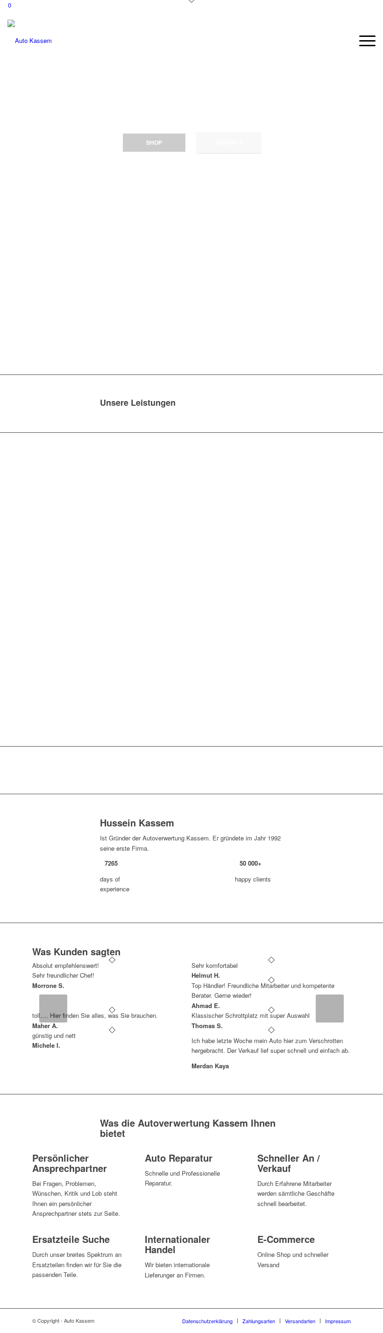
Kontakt (229, 142)
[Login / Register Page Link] (343, 41)
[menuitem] (343, 41)
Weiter (330, 1008)
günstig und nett (54, 1035)
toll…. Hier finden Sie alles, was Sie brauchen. (95, 1015)
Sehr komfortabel (215, 965)
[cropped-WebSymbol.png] (29, 41)
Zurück (53, 1008)
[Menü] (363, 41)
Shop (154, 142)
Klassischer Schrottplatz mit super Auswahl (251, 1015)
